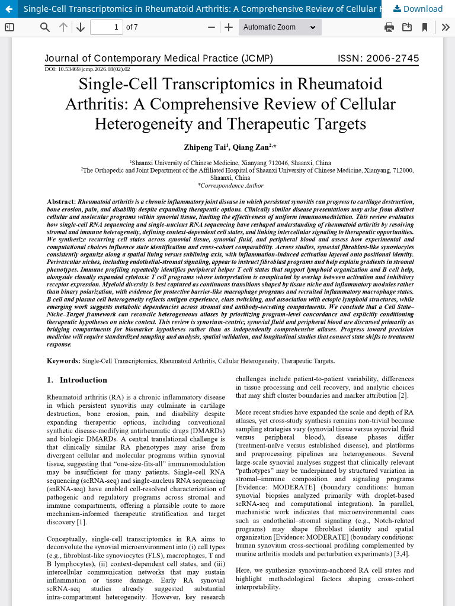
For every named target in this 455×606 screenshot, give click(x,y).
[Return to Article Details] (9, 9)
